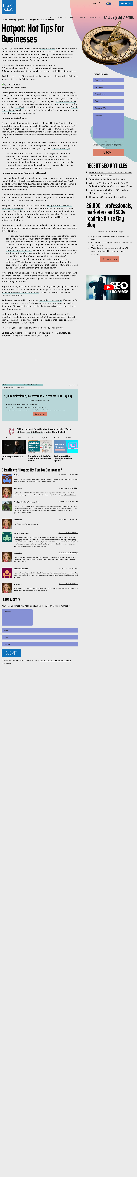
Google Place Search (66, 101)
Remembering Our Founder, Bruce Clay (12, 458)
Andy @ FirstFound (21, 569)
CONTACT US (125, 3)
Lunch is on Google (61, 148)
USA (94, 3)
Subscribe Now (40, 414)
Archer (16, 475)
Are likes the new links (62, 126)
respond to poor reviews (50, 300)
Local (22, 388)
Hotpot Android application (19, 250)
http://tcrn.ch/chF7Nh (68, 495)
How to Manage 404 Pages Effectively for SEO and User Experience (63, 458)
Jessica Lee (18, 488)
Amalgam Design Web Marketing (26, 502)
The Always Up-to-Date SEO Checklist (107, 197)
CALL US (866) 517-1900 (119, 17)
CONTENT (59, 17)
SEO (47, 17)
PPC (72, 17)
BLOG (82, 17)
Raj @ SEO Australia (21, 533)
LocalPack (19, 107)
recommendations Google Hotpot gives (20, 292)
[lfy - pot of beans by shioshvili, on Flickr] (11, 84)
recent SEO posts (34, 432)
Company (93, 17)
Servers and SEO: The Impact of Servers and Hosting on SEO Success (110, 174)
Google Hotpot (47, 48)
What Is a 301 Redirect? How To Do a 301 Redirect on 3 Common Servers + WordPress (39, 458)
